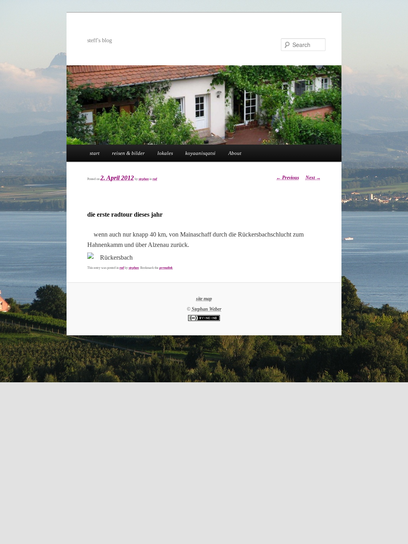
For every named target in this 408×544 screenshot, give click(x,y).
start (95, 153)
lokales (165, 153)
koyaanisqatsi (200, 153)
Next (313, 177)
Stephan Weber (207, 309)
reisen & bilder (128, 153)
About (234, 153)
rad (155, 179)
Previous (287, 177)
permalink (166, 268)
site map (204, 298)
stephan (144, 179)
